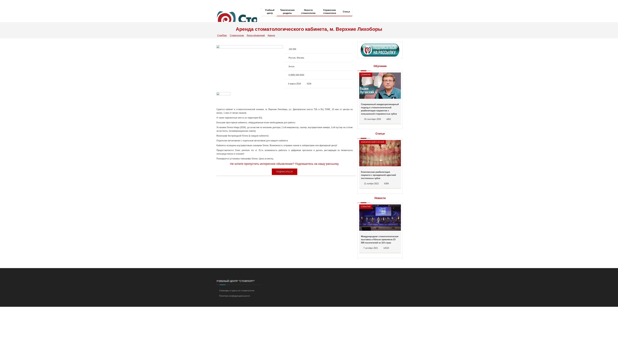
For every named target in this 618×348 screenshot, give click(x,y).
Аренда (271, 35)
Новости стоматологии (308, 11)
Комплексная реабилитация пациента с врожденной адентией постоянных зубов (378, 175)
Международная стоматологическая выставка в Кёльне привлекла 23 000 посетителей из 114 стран (379, 239)
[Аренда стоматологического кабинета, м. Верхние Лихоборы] (249, 67)
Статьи (346, 11)
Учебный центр (269, 11)
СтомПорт (222, 35)
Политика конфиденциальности (234, 296)
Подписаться (284, 172)
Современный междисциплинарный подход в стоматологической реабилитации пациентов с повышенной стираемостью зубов (380, 109)
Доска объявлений (256, 35)
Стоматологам (237, 35)
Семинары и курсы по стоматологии (236, 290)
